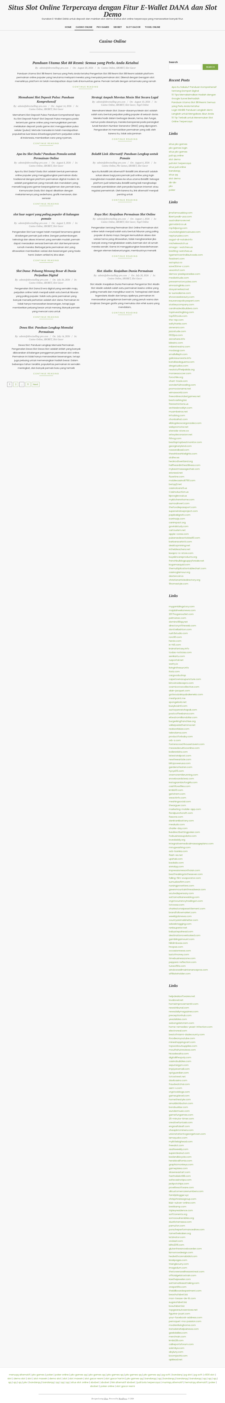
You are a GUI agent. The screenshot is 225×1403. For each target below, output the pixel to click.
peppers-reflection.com (182, 962)
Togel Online (143, 104)
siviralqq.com (176, 866)
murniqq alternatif (172, 1382)
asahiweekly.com (178, 1149)
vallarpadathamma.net (182, 725)
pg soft (166, 1374)
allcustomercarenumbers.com (186, 1191)
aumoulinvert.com (179, 503)
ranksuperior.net (178, 927)
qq (159, 1378)
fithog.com (175, 438)
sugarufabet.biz (178, 1302)
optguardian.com (179, 1072)
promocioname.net (180, 388)
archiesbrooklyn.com (180, 407)
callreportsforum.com (181, 1344)
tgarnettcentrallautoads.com (186, 254)
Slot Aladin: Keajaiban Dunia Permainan (125, 271)
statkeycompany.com (181, 304)
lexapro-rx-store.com (181, 553)
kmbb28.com (176, 1340)
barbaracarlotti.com (180, 541)
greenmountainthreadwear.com (187, 889)
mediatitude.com (179, 277)
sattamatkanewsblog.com (184, 897)
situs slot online (80, 1382)
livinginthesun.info (179, 667)
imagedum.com (178, 1267)
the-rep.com (176, 319)
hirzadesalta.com (179, 1053)
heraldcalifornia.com (180, 1160)
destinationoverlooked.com (184, 935)
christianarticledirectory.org (184, 579)
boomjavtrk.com (178, 1355)
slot (10, 1378)
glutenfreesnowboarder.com (185, 1248)
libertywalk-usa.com (180, 216)
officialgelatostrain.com (182, 1275)
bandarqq (174, 170)
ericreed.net (176, 472)
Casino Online (108, 67)
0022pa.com (176, 335)
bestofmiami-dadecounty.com (187, 1034)
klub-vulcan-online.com (182, 1202)
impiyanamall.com (179, 1068)
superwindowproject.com (183, 511)
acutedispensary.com (181, 893)
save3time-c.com (179, 266)
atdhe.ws (174, 457)
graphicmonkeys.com (181, 1164)
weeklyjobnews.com (180, 916)
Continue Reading (85, 86)
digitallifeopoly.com (180, 1057)
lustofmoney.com (179, 954)
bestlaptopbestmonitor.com (185, 442)
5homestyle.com (178, 583)
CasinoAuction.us (179, 491)
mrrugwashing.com (180, 847)
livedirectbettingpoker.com (184, 832)
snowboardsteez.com (181, 778)
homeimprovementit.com (183, 1003)
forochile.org (176, 377)
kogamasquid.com (179, 564)
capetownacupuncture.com (185, 679)
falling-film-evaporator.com (185, 878)
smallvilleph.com (178, 354)
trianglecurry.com (179, 1263)
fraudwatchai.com (179, 1084)
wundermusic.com (179, 1111)
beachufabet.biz (178, 1294)
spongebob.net (178, 702)
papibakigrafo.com (179, 514)
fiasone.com (176, 816)
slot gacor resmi (94, 1378)
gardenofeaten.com (180, 767)
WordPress (123, 1398)
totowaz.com (176, 904)
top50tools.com (178, 316)
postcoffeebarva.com (181, 713)
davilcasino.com (178, 1080)
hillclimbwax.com (178, 943)
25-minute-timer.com (181, 1118)
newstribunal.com (179, 1007)
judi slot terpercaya (180, 163)
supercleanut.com (179, 1153)
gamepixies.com (178, 1168)
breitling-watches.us (180, 251)
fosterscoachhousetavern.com (186, 744)
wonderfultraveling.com (182, 384)
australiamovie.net (179, 220)
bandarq (177, 1374)
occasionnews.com (180, 950)
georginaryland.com (180, 446)
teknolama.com (178, 732)
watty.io (173, 663)
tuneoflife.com (177, 966)
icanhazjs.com (177, 518)
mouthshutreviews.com (182, 1049)
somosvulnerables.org (181, 1218)
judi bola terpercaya (148, 1382)
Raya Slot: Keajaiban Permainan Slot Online (124, 214)
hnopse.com (176, 946)
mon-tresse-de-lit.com (182, 1298)
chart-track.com (178, 381)
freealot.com (176, 1145)
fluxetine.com (176, 476)
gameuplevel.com (179, 1095)
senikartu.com (177, 656)
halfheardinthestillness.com (184, 465)
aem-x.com (175, 1088)
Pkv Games (122, 165)
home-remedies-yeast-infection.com (190, 1026)
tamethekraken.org (180, 1233)
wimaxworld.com (178, 392)
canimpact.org (177, 522)
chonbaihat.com (178, 419)
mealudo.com (177, 824)
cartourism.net (177, 530)
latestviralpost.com (180, 755)
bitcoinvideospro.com (181, 683)
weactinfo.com (177, 797)
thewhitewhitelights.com (183, 453)
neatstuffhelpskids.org (182, 369)
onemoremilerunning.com (183, 774)
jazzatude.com (177, 331)
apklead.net (175, 1359)
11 (28, 384)
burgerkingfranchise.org (182, 721)
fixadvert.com (177, 258)
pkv (171, 186)
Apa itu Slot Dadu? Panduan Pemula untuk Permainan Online (46, 156)
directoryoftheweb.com (182, 625)
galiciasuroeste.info (180, 358)
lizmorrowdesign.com (181, 1252)
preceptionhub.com (180, 1015)
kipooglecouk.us (178, 495)
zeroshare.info (177, 339)
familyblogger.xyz (179, 1195)
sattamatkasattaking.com (184, 1283)
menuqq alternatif (19, 1374)
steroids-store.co (179, 430)
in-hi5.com (175, 644)
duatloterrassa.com (180, 1221)
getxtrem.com (177, 793)
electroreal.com (178, 1030)
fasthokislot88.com (180, 1176)
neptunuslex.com (178, 235)
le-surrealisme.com (180, 293)
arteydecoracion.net (180, 434)
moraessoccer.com (180, 373)
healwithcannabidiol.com (183, 1256)
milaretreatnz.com (179, 346)
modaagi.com (177, 350)
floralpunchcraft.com (181, 813)
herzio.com (175, 640)
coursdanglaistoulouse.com (185, 231)
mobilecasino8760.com (182, 480)
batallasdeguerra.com (181, 361)
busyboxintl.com (178, 705)
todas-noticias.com (180, 652)
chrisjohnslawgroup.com (182, 1198)
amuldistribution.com (181, 1103)
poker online (62, 1374)
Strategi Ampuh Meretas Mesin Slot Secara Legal (124, 97)
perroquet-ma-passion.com (185, 1321)
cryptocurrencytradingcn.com (186, 900)
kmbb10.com (176, 790)
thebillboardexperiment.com (185, 1290)
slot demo (175, 159)
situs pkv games (178, 144)
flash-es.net (176, 855)
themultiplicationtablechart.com (187, 568)
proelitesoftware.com (181, 1187)
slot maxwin (40, 1378)
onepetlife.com (177, 1286)
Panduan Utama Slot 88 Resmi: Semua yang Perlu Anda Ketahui (85, 62)
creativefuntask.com (181, 1122)
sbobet (95, 1382)
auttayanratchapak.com (183, 709)
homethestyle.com (180, 1099)
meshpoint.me (177, 698)
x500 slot (209, 1374)
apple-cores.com (179, 534)
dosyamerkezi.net (179, 289)
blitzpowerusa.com (180, 763)
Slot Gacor (131, 67)
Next (35, 384)
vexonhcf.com (177, 270)
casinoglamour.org (179, 572)
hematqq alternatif (196, 1382)
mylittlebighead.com (181, 1141)
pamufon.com (177, 1225)
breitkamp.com (177, 1206)
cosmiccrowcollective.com (184, 686)
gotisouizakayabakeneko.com (186, 694)
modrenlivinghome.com (182, 1325)
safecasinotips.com (180, 1179)
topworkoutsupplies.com (183, 1046)
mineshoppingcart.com (182, 1042)
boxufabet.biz (177, 1306)
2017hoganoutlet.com (181, 614)
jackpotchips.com (179, 1183)
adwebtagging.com (180, 923)
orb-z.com (175, 740)
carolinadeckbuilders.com (183, 308)
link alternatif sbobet (123, 1382)
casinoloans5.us (178, 488)
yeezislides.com (178, 1019)
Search (173, 62)
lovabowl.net (176, 1000)
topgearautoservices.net (183, 1309)
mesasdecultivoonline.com (184, 748)
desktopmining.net (179, 545)
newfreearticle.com (180, 759)
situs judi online (177, 167)
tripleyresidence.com (181, 1210)
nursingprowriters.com (181, 885)
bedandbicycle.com (180, 1156)
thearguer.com (177, 805)
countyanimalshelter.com (183, 920)
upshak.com (176, 858)
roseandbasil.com (179, 449)
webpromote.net (178, 426)
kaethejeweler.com (180, 1279)
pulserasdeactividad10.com (184, 537)
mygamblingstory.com (182, 606)
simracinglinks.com (179, 285)
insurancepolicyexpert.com (184, 300)
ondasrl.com (176, 1241)
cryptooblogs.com (179, 1091)
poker (172, 190)
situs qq (173, 174)
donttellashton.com (180, 629)
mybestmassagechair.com (184, 469)
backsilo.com (176, 862)
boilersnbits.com (178, 751)
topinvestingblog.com (181, 312)
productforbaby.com (181, 736)
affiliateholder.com (180, 973)
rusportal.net (176, 660)
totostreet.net (177, 1076)
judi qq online (176, 155)
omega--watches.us (181, 247)
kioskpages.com (178, 1260)
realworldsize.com (179, 728)
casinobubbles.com (180, 1061)
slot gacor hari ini (115, 1378)
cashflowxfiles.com (179, 786)
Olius (106, 1398)
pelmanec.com (177, 618)
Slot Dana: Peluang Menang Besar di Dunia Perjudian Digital (46, 273)
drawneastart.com (179, 1172)
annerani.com (176, 327)
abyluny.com (176, 1351)
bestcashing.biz (178, 400)
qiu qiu (172, 182)
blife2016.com (176, 1244)
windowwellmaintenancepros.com (188, 969)
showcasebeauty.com (181, 296)
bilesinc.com (176, 342)
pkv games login (178, 147)
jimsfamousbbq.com (180, 212)
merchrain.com (177, 1336)
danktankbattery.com (181, 820)
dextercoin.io (176, 576)
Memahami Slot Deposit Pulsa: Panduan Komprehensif (46, 99)
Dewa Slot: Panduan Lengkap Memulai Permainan (46, 329)
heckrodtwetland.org (181, 461)
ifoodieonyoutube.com (182, 1038)
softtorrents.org (178, 1214)
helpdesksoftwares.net (182, 996)
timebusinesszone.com (182, 958)
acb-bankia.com (178, 851)
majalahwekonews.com (182, 610)
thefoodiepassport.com (182, 507)
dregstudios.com (178, 365)
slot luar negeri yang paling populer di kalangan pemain (46, 216)
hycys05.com (176, 770)
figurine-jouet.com (179, 1313)
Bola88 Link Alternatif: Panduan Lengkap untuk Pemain (125, 156)
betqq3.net (175, 484)
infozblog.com (177, 415)
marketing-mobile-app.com (185, 809)
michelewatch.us (178, 243)
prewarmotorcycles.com (183, 281)
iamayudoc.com (178, 1137)
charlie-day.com (178, 828)
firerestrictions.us (178, 404)
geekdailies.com (178, 1332)
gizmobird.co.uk (177, 224)
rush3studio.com (178, 633)
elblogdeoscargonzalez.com (185, 423)
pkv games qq (79, 1374)
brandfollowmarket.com (182, 912)
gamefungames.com (181, 1114)
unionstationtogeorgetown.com (187, 1133)
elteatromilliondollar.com (183, 717)
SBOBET (120, 67)
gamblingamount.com (181, 939)
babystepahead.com (181, 931)
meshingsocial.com (180, 801)
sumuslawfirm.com (179, 881)
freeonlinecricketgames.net (185, 396)
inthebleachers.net (179, 549)
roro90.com (175, 637)
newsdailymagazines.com (183, 1011)
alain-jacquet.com (179, 690)
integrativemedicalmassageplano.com (191, 843)
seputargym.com (179, 1065)
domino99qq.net (178, 621)
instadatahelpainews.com (184, 1328)
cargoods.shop (177, 675)
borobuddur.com (178, 1107)
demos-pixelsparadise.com (184, 273)
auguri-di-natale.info (181, 239)
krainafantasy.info (179, 648)
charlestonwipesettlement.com (187, 908)
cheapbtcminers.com (181, 1130)
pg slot (188, 1374)
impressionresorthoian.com (184, 870)
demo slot (20, 1378)
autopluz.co (175, 262)
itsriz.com (174, 671)
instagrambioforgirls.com (183, 782)
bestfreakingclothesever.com (186, 874)
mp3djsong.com (178, 228)
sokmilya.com (176, 1348)
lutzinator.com (177, 1237)
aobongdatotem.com (181, 1023)
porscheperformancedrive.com (186, 1229)
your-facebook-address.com (185, 1317)
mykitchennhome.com (181, 499)
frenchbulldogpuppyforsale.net (186, 560)
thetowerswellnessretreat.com (186, 1271)
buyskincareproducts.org (183, 556)
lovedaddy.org (177, 839)
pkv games (38, 1374)
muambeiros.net (178, 411)
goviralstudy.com (178, 526)
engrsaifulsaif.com (179, 1126)
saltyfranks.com (178, 323)
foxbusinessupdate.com (183, 835)
